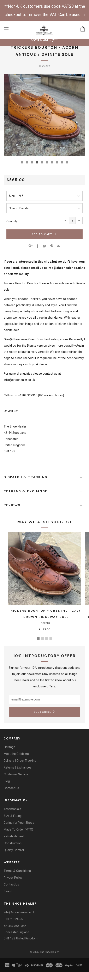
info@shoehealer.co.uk (19, 912)
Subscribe (42, 711)
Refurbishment (14, 836)
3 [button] (46, 638)
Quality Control (14, 850)
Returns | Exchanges (17, 767)
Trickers (44, 66)
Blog (7, 781)
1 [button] (38, 638)
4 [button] (50, 638)
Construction (13, 843)
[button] (22, 162)
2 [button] (42, 638)
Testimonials (12, 809)
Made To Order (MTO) (18, 829)
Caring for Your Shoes (19, 823)
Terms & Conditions (17, 871)
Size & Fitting (13, 816)
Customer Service (16, 774)
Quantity (12, 221)
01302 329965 (13, 919)
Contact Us (11, 788)
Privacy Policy (13, 877)
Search (8, 891)
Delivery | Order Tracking (20, 760)
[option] (44, 115)
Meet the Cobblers (16, 754)
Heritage (9, 747)
